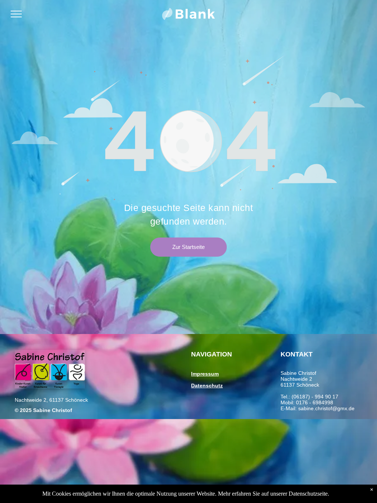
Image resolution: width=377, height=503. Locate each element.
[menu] (16, 14)
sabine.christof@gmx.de (326, 408)
